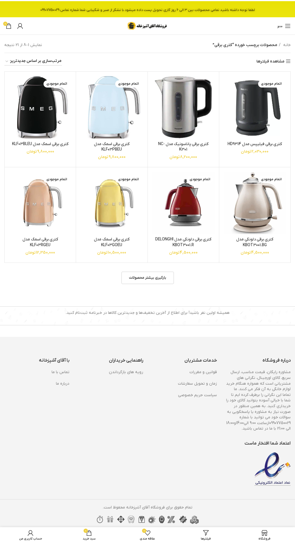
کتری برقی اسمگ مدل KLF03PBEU (112, 147)
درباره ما (62, 383)
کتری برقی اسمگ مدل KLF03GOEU (112, 242)
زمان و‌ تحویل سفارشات (197, 383)
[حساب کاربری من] (20, 26)
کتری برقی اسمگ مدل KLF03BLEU (40, 144)
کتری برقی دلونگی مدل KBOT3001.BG (254, 242)
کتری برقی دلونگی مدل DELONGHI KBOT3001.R (183, 242)
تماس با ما (60, 372)
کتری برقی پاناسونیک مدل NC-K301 (183, 147)
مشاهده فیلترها (270, 61)
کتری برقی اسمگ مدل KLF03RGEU (40, 242)
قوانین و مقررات (203, 372)
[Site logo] (147, 26)
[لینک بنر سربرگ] (147, 8)
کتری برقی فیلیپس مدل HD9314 (255, 144)
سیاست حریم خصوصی (197, 395)
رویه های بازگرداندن (126, 372)
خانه (286, 45)
